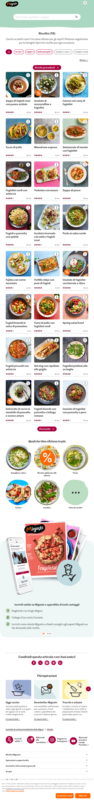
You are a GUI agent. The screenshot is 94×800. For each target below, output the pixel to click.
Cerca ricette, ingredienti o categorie (47, 17)
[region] (47, 790)
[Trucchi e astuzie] (75, 700)
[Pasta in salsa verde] (75, 226)
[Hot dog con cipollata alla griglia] (47, 357)
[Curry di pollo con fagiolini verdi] (47, 314)
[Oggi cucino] (18, 700)
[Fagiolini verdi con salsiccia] (18, 181)
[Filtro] (9, 51)
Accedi (49, 633)
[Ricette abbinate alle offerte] (47, 461)
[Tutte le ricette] (75, 494)
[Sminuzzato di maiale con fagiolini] (75, 138)
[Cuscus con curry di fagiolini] (75, 94)
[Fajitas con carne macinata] (18, 271)
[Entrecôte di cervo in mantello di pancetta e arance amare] (18, 402)
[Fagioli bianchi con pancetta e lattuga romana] (47, 402)
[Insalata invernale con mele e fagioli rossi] (47, 226)
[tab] (47, 754)
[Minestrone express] (47, 138)
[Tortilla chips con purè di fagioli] (47, 271)
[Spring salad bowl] (75, 314)
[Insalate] (47, 494)
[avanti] (88, 689)
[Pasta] (75, 461)
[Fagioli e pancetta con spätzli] (18, 226)
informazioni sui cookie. (15, 791)
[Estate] (18, 494)
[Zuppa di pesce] (75, 181)
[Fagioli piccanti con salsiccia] (18, 357)
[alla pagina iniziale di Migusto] (12, 2)
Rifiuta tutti (83, 796)
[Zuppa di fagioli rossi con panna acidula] (18, 94)
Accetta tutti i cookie (64, 796)
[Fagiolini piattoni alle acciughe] (75, 357)
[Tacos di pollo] (18, 138)
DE (7, 779)
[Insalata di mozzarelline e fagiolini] (47, 94)
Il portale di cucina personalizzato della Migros (25, 729)
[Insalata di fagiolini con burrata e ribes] (75, 271)
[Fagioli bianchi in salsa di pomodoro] (18, 314)
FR (12, 779)
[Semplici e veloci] (18, 461)
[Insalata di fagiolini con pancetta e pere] (75, 402)
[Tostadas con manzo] (47, 181)
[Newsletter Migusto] (47, 700)
